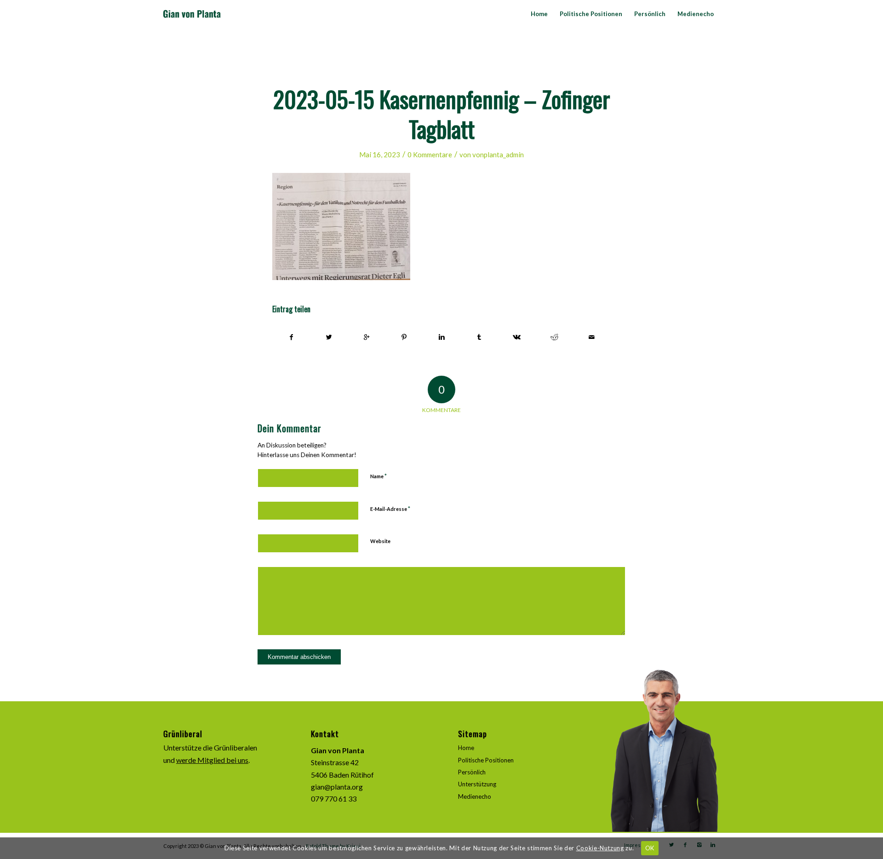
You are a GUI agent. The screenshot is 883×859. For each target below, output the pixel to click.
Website (380, 541)
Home (466, 747)
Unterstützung (477, 784)
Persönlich (472, 772)
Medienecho (474, 796)
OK (649, 848)
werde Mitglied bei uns (212, 760)
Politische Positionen (486, 760)
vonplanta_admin (498, 154)
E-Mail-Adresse (390, 508)
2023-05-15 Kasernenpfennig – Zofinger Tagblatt (441, 113)
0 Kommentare (429, 154)
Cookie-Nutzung (600, 848)
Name (378, 476)
